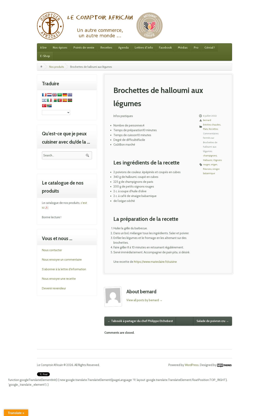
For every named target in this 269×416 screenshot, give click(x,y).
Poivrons (207, 169)
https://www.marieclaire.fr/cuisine (155, 262)
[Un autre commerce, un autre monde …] (100, 25)
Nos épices (60, 47)
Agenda (123, 47)
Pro (196, 47)
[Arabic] (59, 95)
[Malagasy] (54, 100)
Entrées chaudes (211, 124)
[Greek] (70, 95)
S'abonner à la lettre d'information (64, 269)
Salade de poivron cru (213, 321)
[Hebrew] (44, 100)
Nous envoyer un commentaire (62, 259)
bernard (207, 120)
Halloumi (207, 160)
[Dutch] (49, 95)
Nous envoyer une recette (59, 278)
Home (41, 66)
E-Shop (45, 56)
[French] (44, 95)
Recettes (106, 47)
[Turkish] (44, 106)
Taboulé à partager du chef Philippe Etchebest (140, 321)
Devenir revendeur (54, 288)
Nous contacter (52, 250)
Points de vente (83, 47)
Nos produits (56, 66)
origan (214, 164)
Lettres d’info (144, 47)
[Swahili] (70, 100)
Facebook (165, 47)
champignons (210, 155)
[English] (54, 95)
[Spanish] (64, 100)
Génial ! (209, 47)
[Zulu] (49, 106)
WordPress (192, 365)
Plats (205, 129)
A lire (43, 47)
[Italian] (49, 100)
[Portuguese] (59, 100)
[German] (64, 95)
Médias (183, 47)
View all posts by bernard (144, 300)
